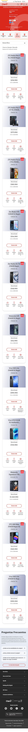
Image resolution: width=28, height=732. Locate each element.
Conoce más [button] (14, 89)
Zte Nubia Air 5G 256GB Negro (14, 265)
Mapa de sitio (8, 723)
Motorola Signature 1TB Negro (14, 474)
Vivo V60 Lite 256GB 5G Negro (14, 369)
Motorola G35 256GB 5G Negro (14, 317)
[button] (21, 4)
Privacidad (9, 725)
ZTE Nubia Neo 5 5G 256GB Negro (14, 57)
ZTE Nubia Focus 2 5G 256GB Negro (14, 161)
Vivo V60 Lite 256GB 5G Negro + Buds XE (14, 578)
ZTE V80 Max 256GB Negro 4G (14, 526)
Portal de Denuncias (17, 723)
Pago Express (18, 1)
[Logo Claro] (5, 4)
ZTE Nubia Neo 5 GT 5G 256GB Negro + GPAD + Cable (14, 109)
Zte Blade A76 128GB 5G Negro (14, 213)
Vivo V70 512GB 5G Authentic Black (14, 421)
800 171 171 (12, 714)
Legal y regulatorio (17, 725)
